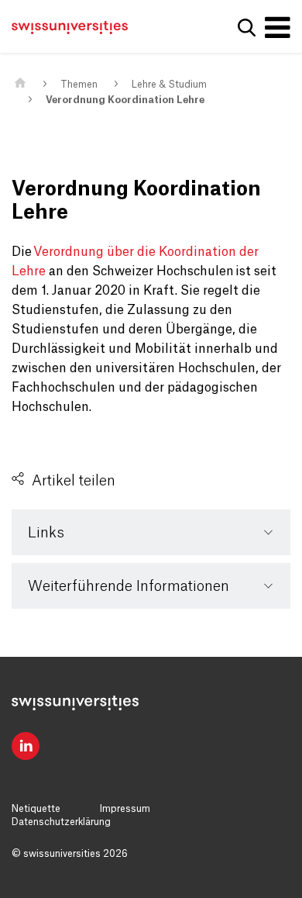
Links (46, 533)
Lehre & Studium (169, 84)
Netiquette (36, 808)
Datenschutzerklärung (61, 822)
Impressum (125, 808)
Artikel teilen (73, 481)
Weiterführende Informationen (128, 586)
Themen (79, 84)
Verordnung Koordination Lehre (125, 100)
